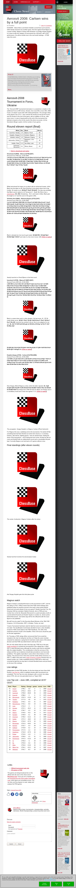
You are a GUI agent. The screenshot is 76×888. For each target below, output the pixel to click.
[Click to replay (46, 237)
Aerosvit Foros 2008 (16, 790)
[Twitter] (17, 794)
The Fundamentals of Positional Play (63, 826)
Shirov (14, 710)
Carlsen (15, 691)
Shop (8, 2)
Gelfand (15, 727)
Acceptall (68, 884)
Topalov (15, 699)
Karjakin (15, 714)
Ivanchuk (15, 693)
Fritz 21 (10, 74)
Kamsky (15, 725)
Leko (14, 706)
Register (20, 829)
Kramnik (15, 695)
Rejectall (56, 884)
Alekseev (15, 749)
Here (51, 878)
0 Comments (48, 25)
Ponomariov (16, 730)
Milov (14, 745)
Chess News (21, 11)
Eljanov (15, 721)
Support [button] (36, 2)
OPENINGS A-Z (25, 2)
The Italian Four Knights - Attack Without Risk (64, 854)
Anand (14, 688)
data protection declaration (50, 879)
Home (16, 2)
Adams (15, 712)
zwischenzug (10, 194)
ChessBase (16, 808)
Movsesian (16, 723)
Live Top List (15, 672)
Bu (13, 743)
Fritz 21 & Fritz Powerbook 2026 (64, 797)
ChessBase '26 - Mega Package (63, 46)
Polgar (14, 734)
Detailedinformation (44, 884)
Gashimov (15, 732)
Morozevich (16, 697)
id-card (49, 688)
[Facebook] (12, 794)
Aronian (15, 708)
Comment (9, 831)
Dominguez (16, 738)
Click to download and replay (20, 151)
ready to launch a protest (33, 657)
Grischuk (15, 717)
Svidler (14, 719)
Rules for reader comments (14, 822)
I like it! (42, 25)
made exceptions (12, 646)
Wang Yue (15, 747)
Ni (13, 741)
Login (65, 2)
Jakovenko (16, 736)
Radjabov (15, 701)
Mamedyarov (16, 704)
